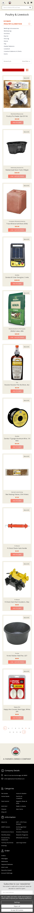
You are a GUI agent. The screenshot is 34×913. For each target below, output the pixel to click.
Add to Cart (17, 122)
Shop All (4, 812)
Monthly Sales (5, 835)
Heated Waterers (9, 46)
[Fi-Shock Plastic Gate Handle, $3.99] (17, 525)
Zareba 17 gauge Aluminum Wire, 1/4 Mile (17, 440)
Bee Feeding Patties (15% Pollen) (17, 494)
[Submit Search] (30, 7)
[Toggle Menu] (3, 2)
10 (22, 728)
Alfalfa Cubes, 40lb (17, 331)
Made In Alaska (21, 806)
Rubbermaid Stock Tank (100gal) (17, 170)
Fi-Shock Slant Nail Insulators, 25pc (17, 602)
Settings (17, 902)
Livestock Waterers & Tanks (13, 51)
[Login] (28, 3)
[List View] (30, 70)
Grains (6, 41)
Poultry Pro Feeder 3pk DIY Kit (17, 116)
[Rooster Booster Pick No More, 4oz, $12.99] (17, 362)
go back (7, 21)
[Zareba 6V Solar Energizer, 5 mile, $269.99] (17, 255)
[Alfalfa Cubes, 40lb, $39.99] (17, 308)
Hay (5, 43)
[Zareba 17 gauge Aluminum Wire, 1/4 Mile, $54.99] (17, 416)
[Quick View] (28, 78)
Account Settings (6, 873)
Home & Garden (21, 793)
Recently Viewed (6, 870)
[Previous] (5, 728)
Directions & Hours (7, 832)
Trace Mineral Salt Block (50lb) (17, 224)
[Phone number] (25, 3)
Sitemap (4, 845)
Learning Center (21, 842)
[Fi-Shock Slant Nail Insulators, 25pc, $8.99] (17, 579)
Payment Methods (7, 864)
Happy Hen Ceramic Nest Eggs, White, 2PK (17, 710)
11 (25, 728)
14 (13, 732)
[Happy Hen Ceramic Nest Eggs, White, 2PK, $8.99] (17, 687)
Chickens (7, 33)
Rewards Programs (22, 835)
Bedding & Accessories (11, 28)
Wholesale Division (22, 838)
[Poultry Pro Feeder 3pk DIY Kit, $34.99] (17, 93)
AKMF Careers (5, 827)
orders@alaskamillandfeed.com (14, 779)
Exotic (6, 54)
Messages (4, 858)
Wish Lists (4, 867)
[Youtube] (9, 783)
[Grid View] (27, 70)
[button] (17, 61)
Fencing (6, 38)
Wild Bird (4, 806)
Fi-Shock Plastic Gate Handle (17, 548)
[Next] (24, 732)
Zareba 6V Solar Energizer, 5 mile (17, 277)
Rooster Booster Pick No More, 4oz (17, 385)
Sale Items (19, 809)
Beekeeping (7, 31)
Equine (6, 36)
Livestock (7, 49)
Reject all (17, 906)
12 (29, 728)
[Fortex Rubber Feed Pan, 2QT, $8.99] (17, 633)
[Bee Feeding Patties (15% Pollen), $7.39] (17, 472)
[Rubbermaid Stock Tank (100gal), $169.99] (17, 147)
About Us (4, 822)
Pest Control (5, 801)
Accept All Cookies (17, 910)
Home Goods (5, 796)
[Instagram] (6, 783)
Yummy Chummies (7, 842)
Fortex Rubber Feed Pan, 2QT (17, 656)
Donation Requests (22, 832)
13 (10, 732)
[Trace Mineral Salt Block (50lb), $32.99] (17, 201)
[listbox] (13, 70)
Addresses (4, 861)
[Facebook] (2, 783)
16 (20, 732)
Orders (3, 855)
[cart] (31, 3)
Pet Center (4, 793)
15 (16, 732)
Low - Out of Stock (17, 176)
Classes (3, 809)
